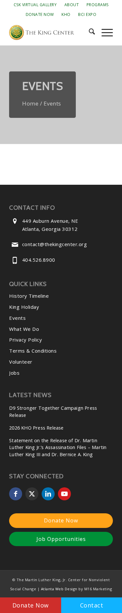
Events (17, 318)
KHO (66, 14)
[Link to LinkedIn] (48, 493)
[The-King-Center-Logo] (50, 32)
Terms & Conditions (33, 350)
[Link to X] (31, 493)
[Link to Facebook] (15, 493)
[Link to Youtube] (64, 493)
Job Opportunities (61, 539)
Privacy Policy (25, 339)
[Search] (88, 32)
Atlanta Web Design (59, 588)
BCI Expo (87, 14)
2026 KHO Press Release (36, 428)
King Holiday (24, 307)
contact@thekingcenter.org (54, 244)
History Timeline (29, 296)
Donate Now (40, 14)
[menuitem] (35, 4)
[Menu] (104, 32)
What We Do (24, 329)
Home (30, 103)
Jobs (14, 372)
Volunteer (21, 361)
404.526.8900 (38, 259)
